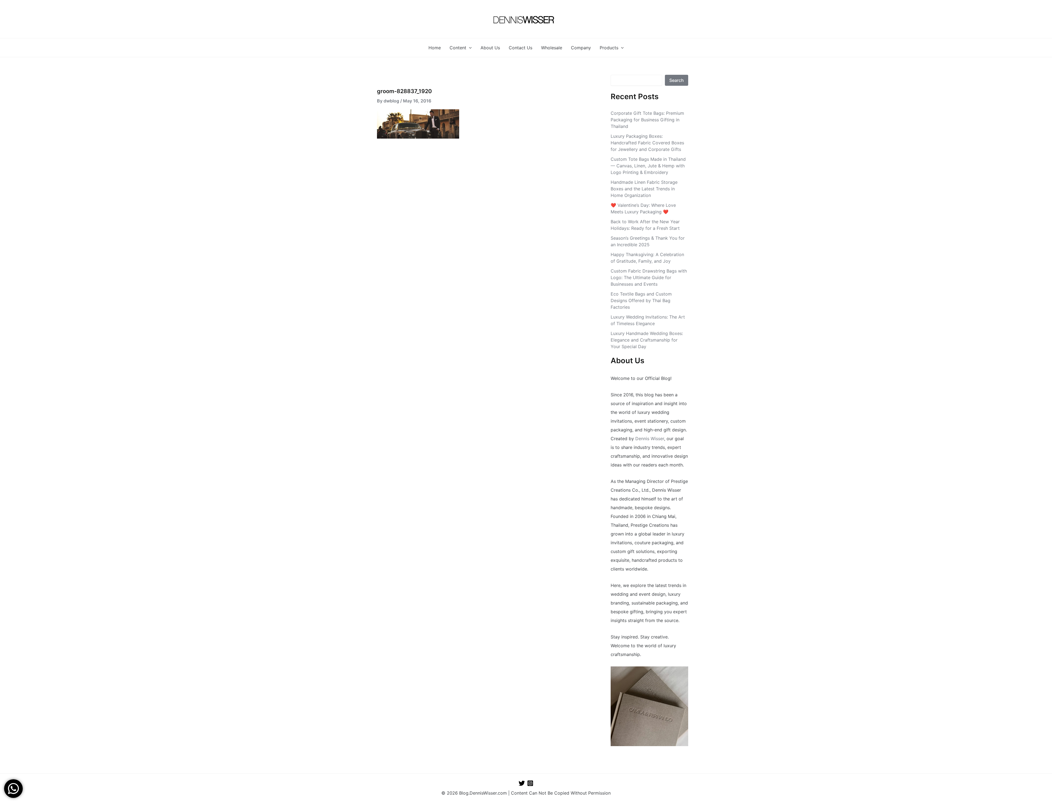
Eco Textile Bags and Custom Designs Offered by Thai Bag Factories (641, 300)
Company (581, 47)
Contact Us (520, 47)
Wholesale (551, 47)
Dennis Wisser (649, 438)
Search (676, 80)
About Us (490, 47)
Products (609, 47)
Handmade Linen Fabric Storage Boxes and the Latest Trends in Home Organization (644, 188)
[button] (469, 47)
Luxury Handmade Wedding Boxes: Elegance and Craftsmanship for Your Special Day (647, 340)
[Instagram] (530, 783)
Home (434, 47)
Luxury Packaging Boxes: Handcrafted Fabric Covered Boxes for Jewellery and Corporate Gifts (647, 142)
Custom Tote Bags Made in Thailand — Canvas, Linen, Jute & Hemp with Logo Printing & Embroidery (648, 165)
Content (458, 47)
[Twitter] (521, 783)
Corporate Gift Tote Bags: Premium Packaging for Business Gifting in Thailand (647, 119)
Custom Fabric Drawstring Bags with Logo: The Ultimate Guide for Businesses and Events (649, 277)
